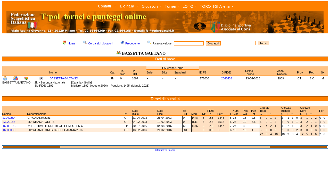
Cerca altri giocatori (100, 43)
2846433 (226, 78)
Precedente (132, 43)
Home (71, 43)
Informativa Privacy (165, 150)
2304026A (9, 117)
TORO (205, 6)
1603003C (9, 130)
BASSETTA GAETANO (64, 78)
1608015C (9, 125)
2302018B (9, 121)
